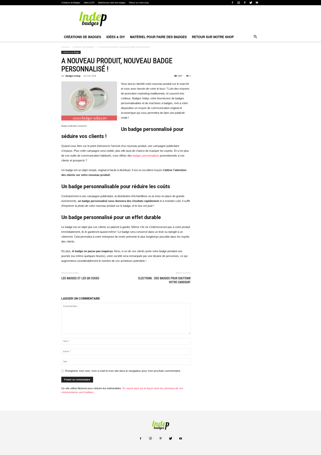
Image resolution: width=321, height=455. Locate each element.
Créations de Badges (70, 2)
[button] (255, 37)
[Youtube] (257, 2)
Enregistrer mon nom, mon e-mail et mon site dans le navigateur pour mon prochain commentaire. (123, 370)
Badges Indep (73, 75)
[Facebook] (232, 2)
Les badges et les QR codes (80, 278)
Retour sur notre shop (139, 2)
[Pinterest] (244, 2)
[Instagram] (238, 2)
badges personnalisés (146, 155)
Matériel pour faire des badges (111, 2)
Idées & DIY (89, 2)
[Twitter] (251, 2)
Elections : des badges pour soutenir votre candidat (164, 280)
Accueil (65, 47)
